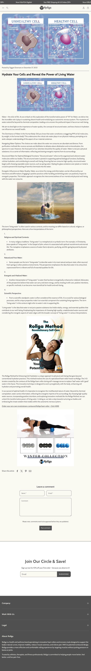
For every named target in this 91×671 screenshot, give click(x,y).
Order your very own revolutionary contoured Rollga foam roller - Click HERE (30, 406)
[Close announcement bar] (88, 2)
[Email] (30, 471)
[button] (3, 7)
